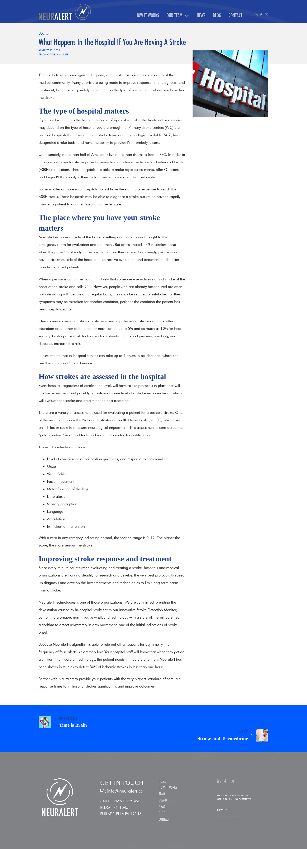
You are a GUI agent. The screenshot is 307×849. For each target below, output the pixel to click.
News (201, 15)
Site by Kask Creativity (229, 817)
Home (162, 781)
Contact (235, 15)
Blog (217, 15)
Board (163, 800)
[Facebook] (261, 14)
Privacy (222, 809)
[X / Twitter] (266, 14)
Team (162, 794)
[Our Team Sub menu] (186, 15)
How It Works (147, 15)
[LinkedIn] (256, 14)
